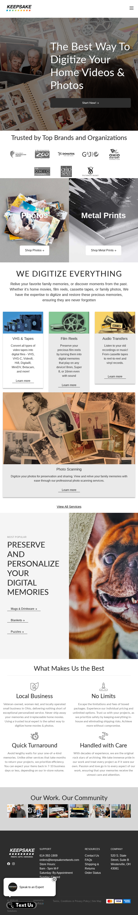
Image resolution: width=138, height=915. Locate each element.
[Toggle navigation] (131, 8)
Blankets (17, 620)
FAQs (88, 859)
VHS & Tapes (23, 339)
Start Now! (89, 102)
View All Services (69, 506)
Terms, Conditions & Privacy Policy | (72, 901)
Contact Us (92, 855)
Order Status (93, 872)
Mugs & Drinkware (23, 608)
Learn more (23, 380)
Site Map (96, 901)
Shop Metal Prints (102, 250)
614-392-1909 (49, 855)
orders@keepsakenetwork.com (59, 859)
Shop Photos (33, 250)
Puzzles (16, 631)
